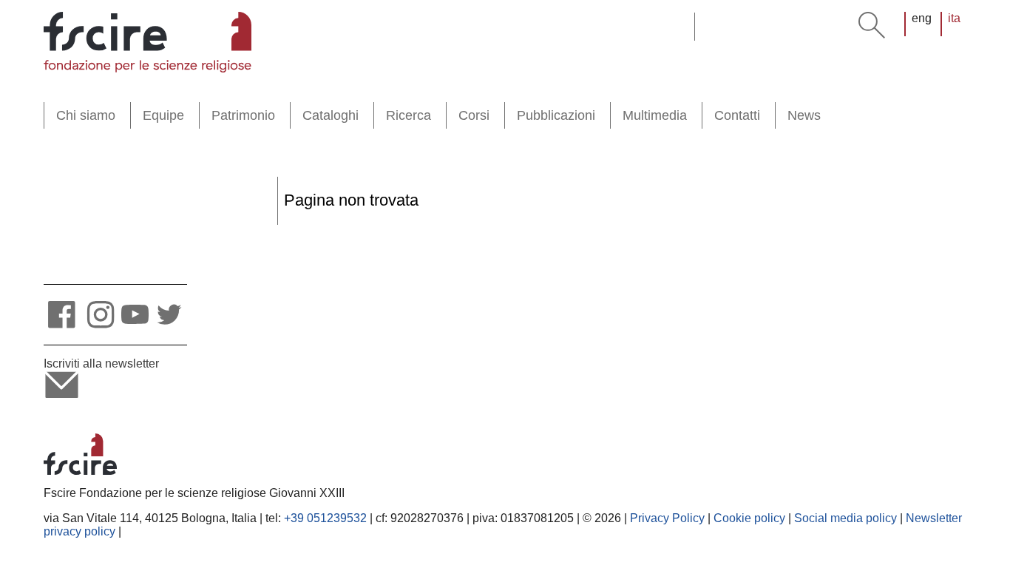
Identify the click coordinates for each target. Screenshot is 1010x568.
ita (954, 18)
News (804, 115)
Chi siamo (85, 115)
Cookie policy (749, 518)
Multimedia (655, 115)
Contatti (737, 115)
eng (922, 18)
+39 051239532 (325, 518)
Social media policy (845, 518)
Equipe (163, 115)
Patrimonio (243, 115)
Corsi (473, 115)
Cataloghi (330, 115)
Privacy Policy (667, 518)
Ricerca (408, 115)
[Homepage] (147, 42)
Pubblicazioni (556, 115)
